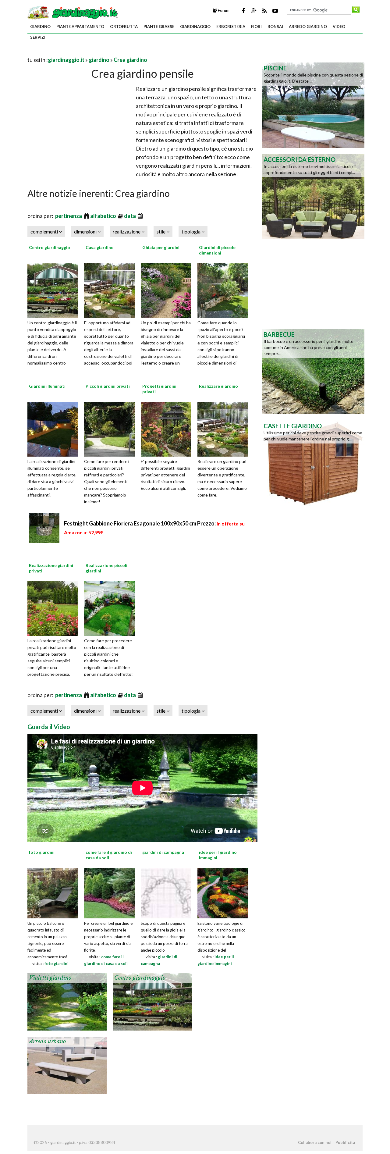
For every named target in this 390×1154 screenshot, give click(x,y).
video (339, 26)
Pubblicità (345, 1142)
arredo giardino (308, 26)
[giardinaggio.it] (73, 12)
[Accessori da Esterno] (313, 196)
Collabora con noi (315, 1142)
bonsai (275, 26)
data (130, 215)
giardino (40, 26)
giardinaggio (195, 26)
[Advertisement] (98, 52)
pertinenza (69, 215)
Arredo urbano (47, 1041)
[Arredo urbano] (67, 1064)
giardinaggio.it (66, 59)
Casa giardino (100, 247)
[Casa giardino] (111, 289)
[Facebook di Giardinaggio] (243, 10)
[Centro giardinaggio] (54, 289)
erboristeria (230, 26)
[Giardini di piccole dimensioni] (224, 289)
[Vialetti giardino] (67, 1001)
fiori (256, 26)
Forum (223, 10)
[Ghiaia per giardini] (168, 289)
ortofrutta (124, 26)
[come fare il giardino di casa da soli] (109, 892)
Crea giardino (130, 59)
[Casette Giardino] (313, 462)
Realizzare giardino (218, 386)
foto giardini (56, 963)
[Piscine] (313, 104)
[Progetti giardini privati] (168, 428)
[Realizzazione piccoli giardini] (111, 607)
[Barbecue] (313, 371)
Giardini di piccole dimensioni (217, 250)
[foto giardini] (52, 892)
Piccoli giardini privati (108, 386)
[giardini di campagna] (166, 892)
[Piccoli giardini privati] (111, 428)
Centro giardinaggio (49, 247)
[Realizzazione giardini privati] (54, 607)
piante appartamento (80, 26)
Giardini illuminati (47, 386)
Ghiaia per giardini (160, 247)
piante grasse (159, 26)
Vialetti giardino (50, 977)
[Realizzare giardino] (224, 428)
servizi (37, 37)
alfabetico (103, 215)
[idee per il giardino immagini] (222, 892)
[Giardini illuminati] (54, 428)
